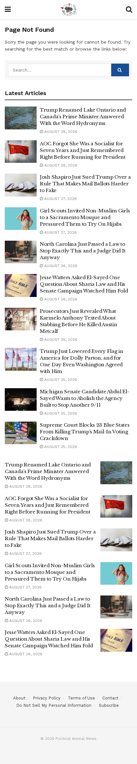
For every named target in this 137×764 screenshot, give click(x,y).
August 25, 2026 (60, 379)
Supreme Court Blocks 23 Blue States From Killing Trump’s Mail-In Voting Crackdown (85, 431)
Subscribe (109, 705)
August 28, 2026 (60, 131)
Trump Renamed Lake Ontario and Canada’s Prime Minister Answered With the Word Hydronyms (83, 116)
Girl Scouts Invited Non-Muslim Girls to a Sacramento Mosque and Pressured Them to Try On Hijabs (85, 217)
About (19, 698)
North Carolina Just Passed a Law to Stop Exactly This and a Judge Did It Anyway (82, 250)
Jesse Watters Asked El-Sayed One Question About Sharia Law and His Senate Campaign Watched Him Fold (84, 284)
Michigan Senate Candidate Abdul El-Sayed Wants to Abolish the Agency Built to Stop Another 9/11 (84, 398)
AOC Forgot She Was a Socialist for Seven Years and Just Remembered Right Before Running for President (83, 150)
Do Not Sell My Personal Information (53, 705)
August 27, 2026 (60, 198)
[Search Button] (120, 70)
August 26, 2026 (60, 266)
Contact (110, 698)
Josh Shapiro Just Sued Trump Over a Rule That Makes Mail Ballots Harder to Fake (85, 183)
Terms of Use (81, 698)
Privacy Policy (47, 698)
